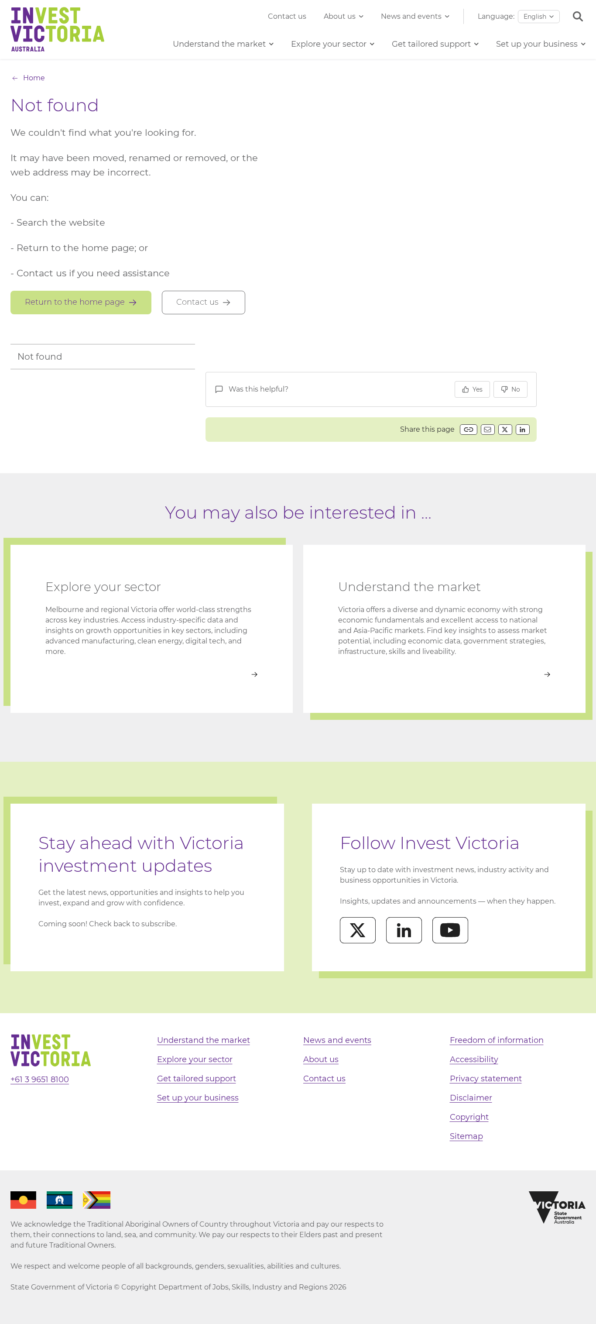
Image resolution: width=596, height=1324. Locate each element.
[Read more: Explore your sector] (151, 674)
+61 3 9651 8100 (39, 1079)
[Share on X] (505, 429)
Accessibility (474, 1059)
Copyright (469, 1117)
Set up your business (198, 1098)
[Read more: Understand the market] (444, 674)
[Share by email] (488, 429)
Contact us (287, 16)
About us (340, 16)
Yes (478, 389)
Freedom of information (497, 1040)
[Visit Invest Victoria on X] (358, 930)
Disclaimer (471, 1098)
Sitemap (466, 1136)
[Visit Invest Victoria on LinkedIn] (404, 930)
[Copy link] (468, 429)
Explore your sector (195, 1059)
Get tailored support (196, 1078)
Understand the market (203, 1040)
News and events (411, 16)
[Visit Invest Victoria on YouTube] (450, 930)
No (515, 389)
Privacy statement (486, 1078)
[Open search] (578, 16)
